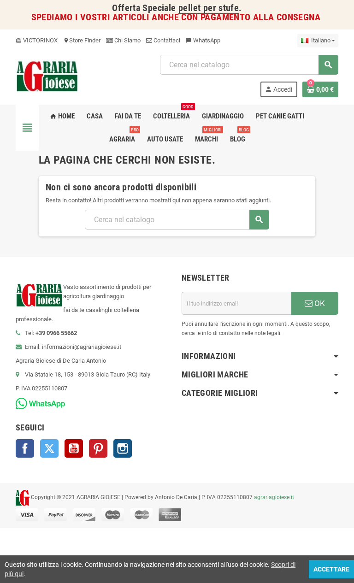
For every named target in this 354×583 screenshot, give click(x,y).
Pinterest (98, 448)
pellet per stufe (208, 8)
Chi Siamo (127, 40)
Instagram (122, 448)
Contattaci (166, 40)
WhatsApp (203, 40)
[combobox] (249, 65)
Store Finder (81, 40)
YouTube (74, 448)
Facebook (25, 448)
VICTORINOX (37, 40)
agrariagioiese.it (274, 497)
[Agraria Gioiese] (47, 75)
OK (319, 303)
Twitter (49, 448)
